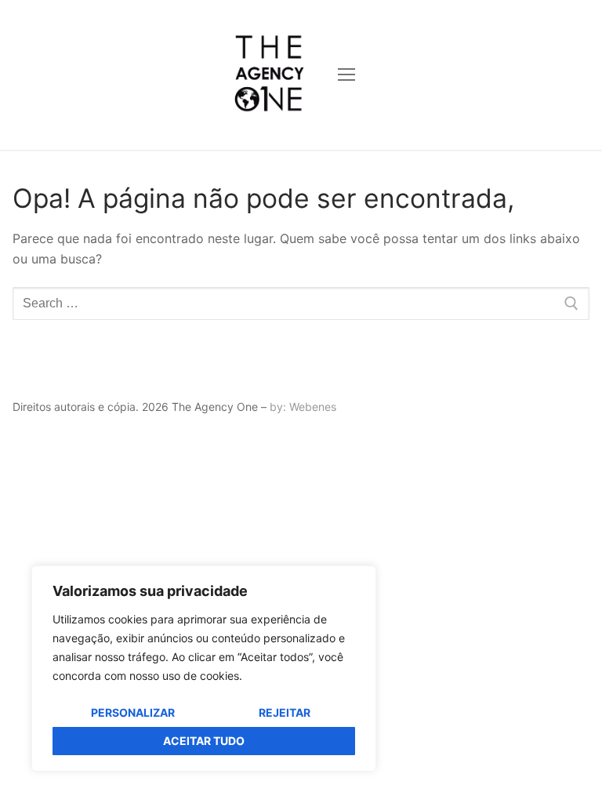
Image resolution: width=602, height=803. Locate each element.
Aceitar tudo (204, 740)
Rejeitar (284, 712)
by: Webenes (303, 406)
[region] (203, 668)
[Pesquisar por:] (301, 303)
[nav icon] (346, 75)
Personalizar (133, 712)
